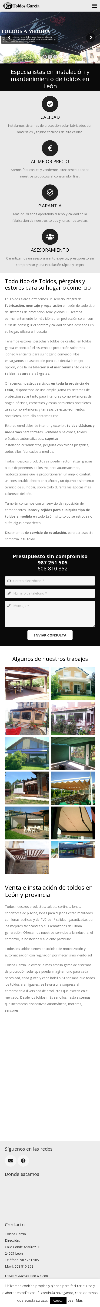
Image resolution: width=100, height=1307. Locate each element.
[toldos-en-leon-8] (27, 823)
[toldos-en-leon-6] (27, 788)
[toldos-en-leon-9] (73, 823)
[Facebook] (23, 1161)
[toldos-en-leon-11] (27, 857)
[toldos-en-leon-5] (27, 683)
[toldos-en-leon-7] (73, 788)
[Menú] (94, 6)
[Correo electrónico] (11, 1161)
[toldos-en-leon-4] (27, 753)
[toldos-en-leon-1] (73, 683)
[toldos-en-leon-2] (27, 718)
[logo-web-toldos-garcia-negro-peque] (21, 5)
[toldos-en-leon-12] (73, 753)
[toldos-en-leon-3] (73, 718)
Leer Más (75, 1300)
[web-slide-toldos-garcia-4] (73, 857)
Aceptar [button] (58, 1300)
